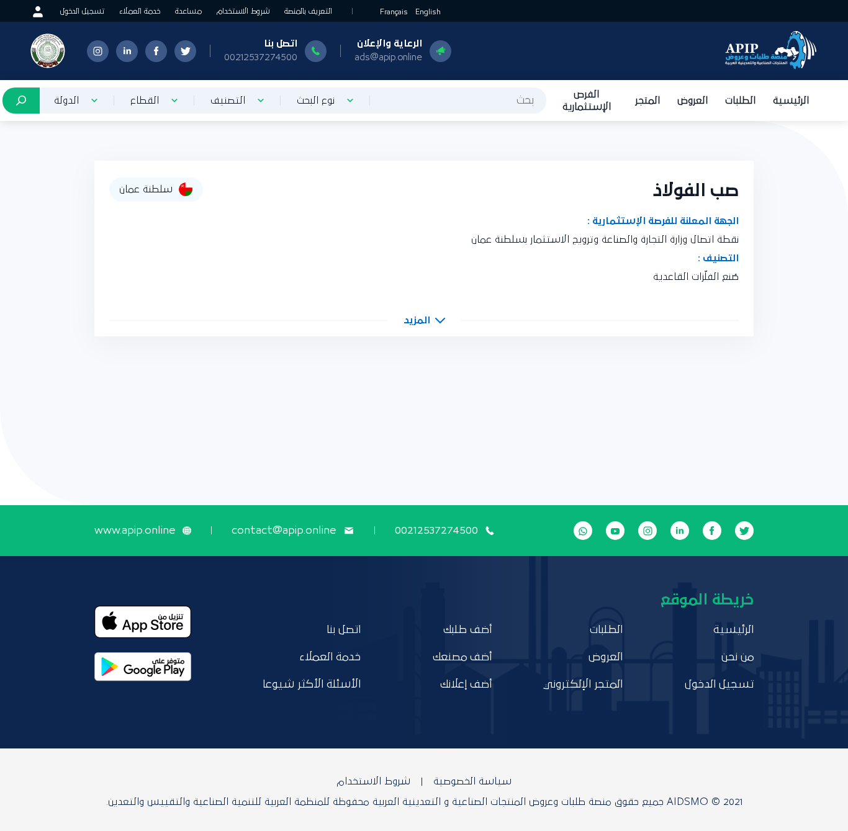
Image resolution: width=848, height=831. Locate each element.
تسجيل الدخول (82, 11)
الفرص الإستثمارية (586, 100)
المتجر (647, 100)
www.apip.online (134, 531)
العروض (692, 100)
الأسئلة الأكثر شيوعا (312, 685)
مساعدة (188, 11)
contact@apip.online (284, 531)
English (428, 12)
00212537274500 (260, 57)
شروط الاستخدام (243, 11)
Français (394, 12)
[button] (424, 320)
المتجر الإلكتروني (583, 685)
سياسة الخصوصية (472, 781)
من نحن (737, 657)
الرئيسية (791, 100)
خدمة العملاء (139, 11)
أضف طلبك (467, 630)
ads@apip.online (388, 57)
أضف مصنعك (462, 657)
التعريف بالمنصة (308, 11)
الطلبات (740, 100)
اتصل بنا (344, 630)
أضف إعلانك (466, 685)
